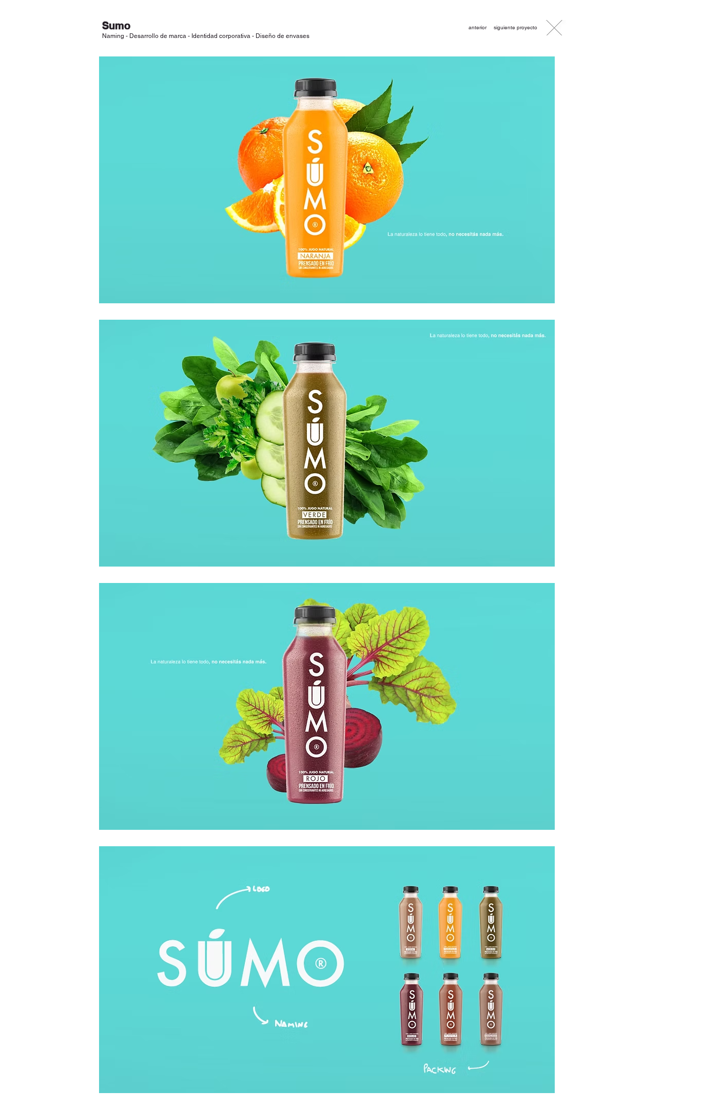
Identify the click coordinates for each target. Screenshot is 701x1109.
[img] (327, 180)
